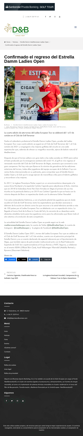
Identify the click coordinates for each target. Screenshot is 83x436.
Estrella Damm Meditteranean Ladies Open (27, 125)
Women (39, 128)
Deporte (20, 126)
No (37, 433)
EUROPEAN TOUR (46, 126)
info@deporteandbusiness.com (17, 318)
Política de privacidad (11, 373)
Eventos (6, 343)
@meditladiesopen (21, 228)
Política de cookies (10, 365)
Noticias (7, 335)
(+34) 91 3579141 (12, 314)
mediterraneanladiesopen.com (17, 225)
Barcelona (13, 126)
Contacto (7, 352)
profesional (27, 128)
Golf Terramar (61, 126)
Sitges (34, 128)
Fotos (6, 339)
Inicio (6, 331)
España (26, 126)
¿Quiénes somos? (10, 348)
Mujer (21, 128)
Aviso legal (7, 369)
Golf (54, 126)
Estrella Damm (34, 126)
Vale (33, 433)
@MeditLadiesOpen (55, 225)
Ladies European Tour (50, 125)
